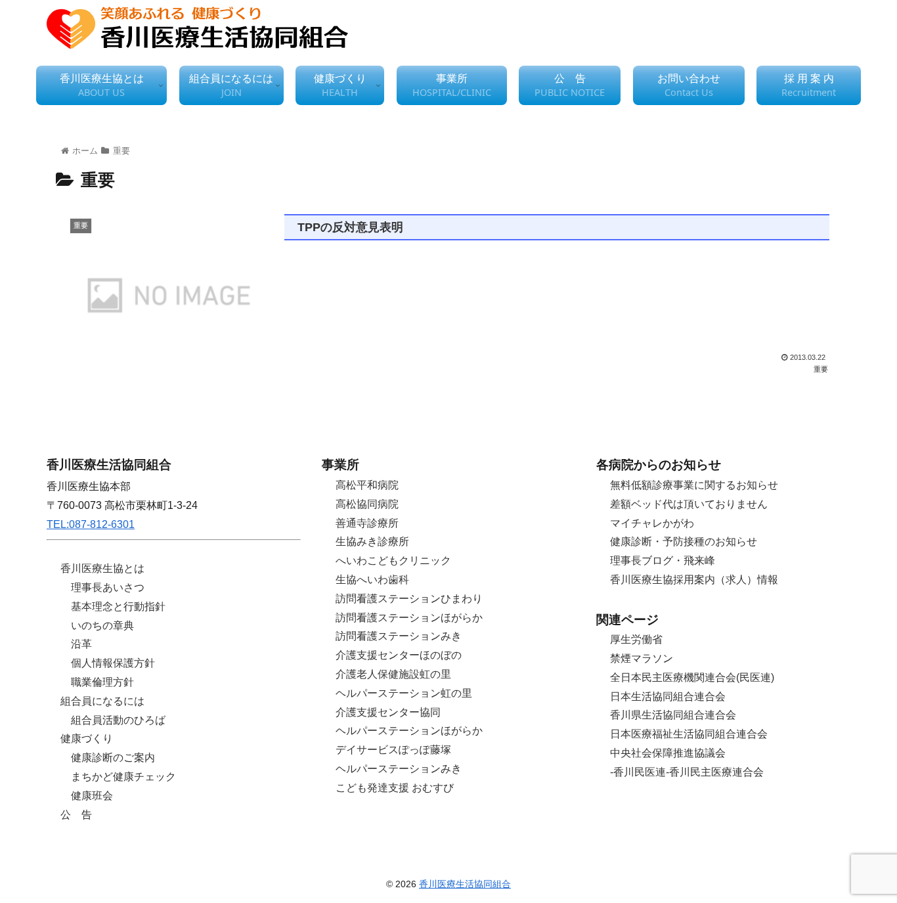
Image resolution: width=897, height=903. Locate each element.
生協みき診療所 (372, 541)
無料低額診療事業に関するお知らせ (694, 485)
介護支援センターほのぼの (399, 655)
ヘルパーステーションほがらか (409, 730)
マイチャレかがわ (652, 523)
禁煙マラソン (641, 658)
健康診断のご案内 (113, 757)
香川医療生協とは (102, 568)
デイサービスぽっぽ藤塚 (393, 749)
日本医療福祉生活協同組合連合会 (689, 733)
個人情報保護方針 (113, 663)
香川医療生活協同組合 (465, 884)
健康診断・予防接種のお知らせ (683, 541)
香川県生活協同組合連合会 (673, 714)
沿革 (81, 644)
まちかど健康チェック (123, 776)
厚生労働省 (636, 639)
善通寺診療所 (367, 523)
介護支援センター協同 (388, 712)
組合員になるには (102, 701)
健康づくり (86, 738)
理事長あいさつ (107, 587)
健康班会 (92, 795)
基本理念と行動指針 (118, 606)
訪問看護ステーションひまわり (409, 598)
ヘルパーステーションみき (399, 768)
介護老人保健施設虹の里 (393, 674)
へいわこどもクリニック (393, 560)
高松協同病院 (367, 504)
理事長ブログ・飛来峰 (662, 560)
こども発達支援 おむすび (395, 787)
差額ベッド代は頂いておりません (689, 504)
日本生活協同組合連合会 (668, 696)
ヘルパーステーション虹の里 (404, 693)
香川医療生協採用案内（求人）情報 (694, 579)
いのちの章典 (102, 625)
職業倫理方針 (102, 682)
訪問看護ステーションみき (399, 636)
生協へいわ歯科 (372, 579)
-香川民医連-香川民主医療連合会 (687, 772)
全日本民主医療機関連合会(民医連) (692, 677)
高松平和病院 (367, 485)
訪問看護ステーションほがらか (409, 617)
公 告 (76, 814)
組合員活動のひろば (118, 720)
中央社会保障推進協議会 (668, 753)
